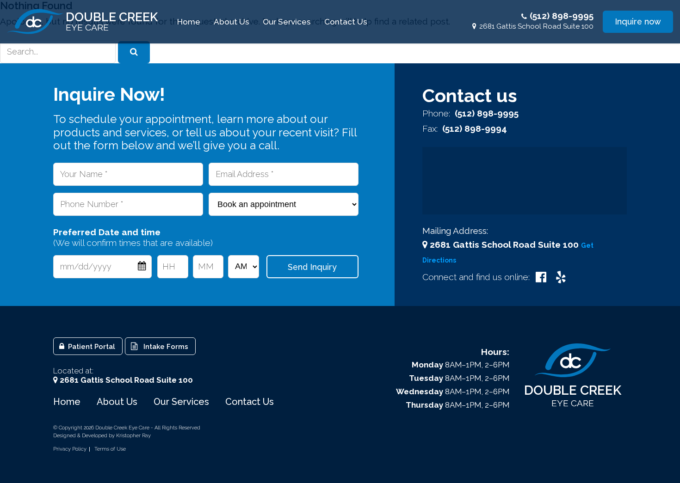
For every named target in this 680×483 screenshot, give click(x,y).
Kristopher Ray (133, 436)
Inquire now (638, 21)
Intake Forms (164, 346)
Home (188, 21)
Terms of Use (110, 449)
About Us (231, 21)
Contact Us (345, 21)
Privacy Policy (70, 449)
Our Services (287, 21)
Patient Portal (90, 346)
